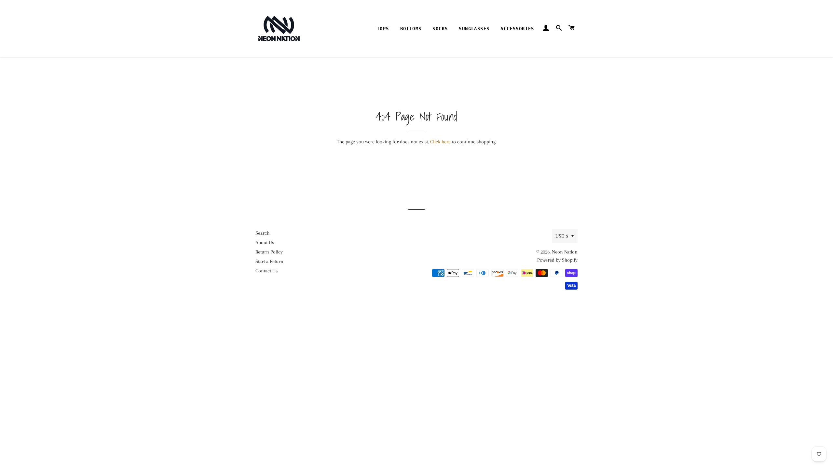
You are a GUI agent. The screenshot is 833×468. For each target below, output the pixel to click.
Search (262, 233)
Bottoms (411, 28)
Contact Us (266, 271)
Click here (440, 142)
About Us (264, 242)
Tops (383, 28)
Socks (440, 28)
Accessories (517, 28)
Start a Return (269, 261)
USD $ (561, 236)
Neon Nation (565, 252)
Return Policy (269, 252)
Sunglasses (474, 28)
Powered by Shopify (557, 260)
